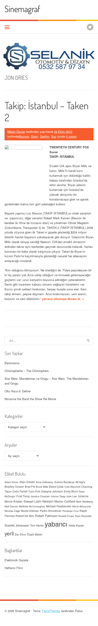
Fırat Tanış (23, 496)
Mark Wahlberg (84, 501)
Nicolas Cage (12, 511)
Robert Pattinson (46, 516)
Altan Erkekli (27, 482)
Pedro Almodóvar (51, 511)
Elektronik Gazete (16, 560)
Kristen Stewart (23, 501)
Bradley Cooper (14, 486)
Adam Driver (11, 482)
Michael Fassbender (58, 506)
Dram (34, 136)
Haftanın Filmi (14, 568)
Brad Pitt (30, 486)
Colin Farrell (20, 491)
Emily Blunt (71, 491)
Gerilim (44, 136)
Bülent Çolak (56, 486)
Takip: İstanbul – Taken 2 (47, 111)
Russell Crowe (66, 516)
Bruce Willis (42, 486)
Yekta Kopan (76, 525)
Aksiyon (23, 136)
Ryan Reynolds (83, 516)
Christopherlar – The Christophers (27, 371)
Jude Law (71, 496)
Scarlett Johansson (17, 525)
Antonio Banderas (64, 482)
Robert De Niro (24, 516)
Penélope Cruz (70, 511)
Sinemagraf (22, 8)
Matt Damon (11, 506)
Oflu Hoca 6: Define (18, 391)
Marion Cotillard (64, 501)
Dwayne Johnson (52, 491)
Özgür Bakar (34, 534)
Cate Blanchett (72, 486)
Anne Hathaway (44, 482)
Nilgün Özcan (16, 131)
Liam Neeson (44, 501)
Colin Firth (34, 491)
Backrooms (12, 363)
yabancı (56, 523)
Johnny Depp (58, 496)
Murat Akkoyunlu (81, 506)
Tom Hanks (37, 525)
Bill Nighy (80, 482)
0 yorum (71, 136)
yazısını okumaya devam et (63, 299)
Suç (53, 136)
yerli (9, 533)
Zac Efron (20, 534)
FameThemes (51, 611)
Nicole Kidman (30, 511)
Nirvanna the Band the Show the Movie (30, 399)
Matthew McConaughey (32, 506)
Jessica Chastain (40, 496)
